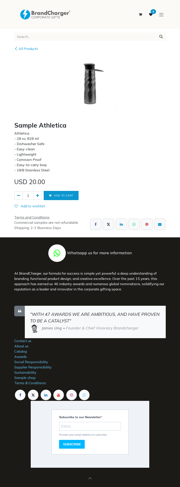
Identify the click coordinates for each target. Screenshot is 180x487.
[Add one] (37, 195)
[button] (90, 478)
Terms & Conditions (30, 383)
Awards (20, 356)
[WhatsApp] (134, 224)
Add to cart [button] (63, 195)
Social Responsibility (31, 362)
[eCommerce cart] (140, 14)
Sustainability (25, 372)
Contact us (22, 341)
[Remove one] (18, 195)
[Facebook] (95, 224)
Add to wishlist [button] (32, 206)
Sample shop (25, 377)
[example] (84, 395)
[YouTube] (58, 395)
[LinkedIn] (121, 224)
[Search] (161, 36)
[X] (108, 224)
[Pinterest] (147, 224)
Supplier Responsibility (33, 367)
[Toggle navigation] (161, 14)
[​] (57, 252)
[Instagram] (71, 395)
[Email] (160, 224)
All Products (28, 48)
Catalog (20, 351)
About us (21, 346)
